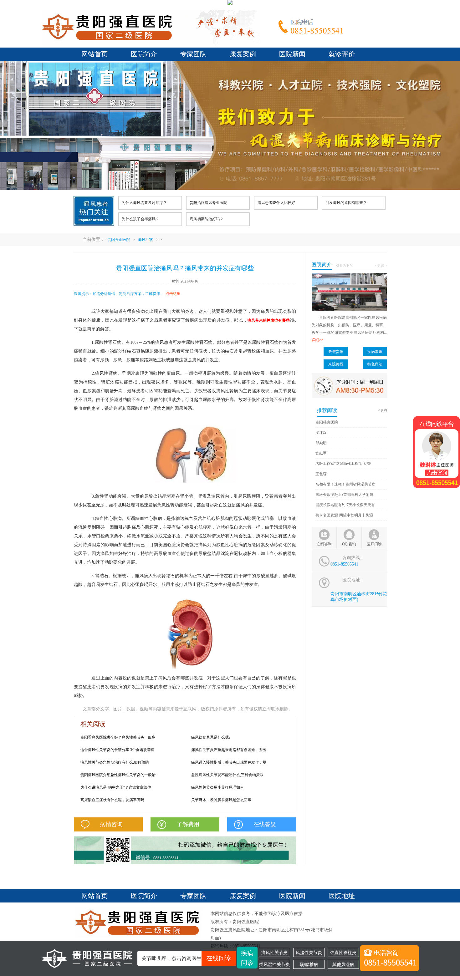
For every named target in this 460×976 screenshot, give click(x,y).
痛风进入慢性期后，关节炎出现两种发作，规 (228, 762)
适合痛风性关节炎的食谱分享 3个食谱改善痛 (117, 750)
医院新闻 (292, 54)
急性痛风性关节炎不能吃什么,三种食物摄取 (227, 775)
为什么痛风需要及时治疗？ (144, 203)
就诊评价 (342, 54)
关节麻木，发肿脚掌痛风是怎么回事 (221, 800)
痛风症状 (145, 239)
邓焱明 (321, 443)
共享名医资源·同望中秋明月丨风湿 (344, 515)
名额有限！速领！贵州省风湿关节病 (345, 484)
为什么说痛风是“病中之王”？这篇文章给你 (115, 787)
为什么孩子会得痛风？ (140, 219)
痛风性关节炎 (274, 952)
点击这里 (173, 294)
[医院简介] (349, 276)
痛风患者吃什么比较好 (276, 203)
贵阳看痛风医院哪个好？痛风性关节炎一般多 (118, 737)
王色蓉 (321, 474)
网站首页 (94, 54)
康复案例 (243, 54)
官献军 (321, 453)
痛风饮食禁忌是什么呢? (210, 737)
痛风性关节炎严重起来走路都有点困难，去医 (228, 750)
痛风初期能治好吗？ (206, 219)
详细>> (318, 340)
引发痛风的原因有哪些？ (346, 203)
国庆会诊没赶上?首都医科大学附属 (344, 494)
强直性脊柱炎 (343, 952)
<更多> (381, 265)
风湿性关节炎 (309, 952)
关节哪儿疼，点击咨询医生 (186, 958)
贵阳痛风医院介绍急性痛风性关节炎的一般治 (118, 775)
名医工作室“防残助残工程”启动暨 (343, 463)
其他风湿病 (343, 964)
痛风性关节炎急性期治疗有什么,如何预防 (114, 762)
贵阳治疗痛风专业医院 (208, 203)
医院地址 (342, 896)
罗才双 (321, 432)
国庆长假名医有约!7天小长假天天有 (345, 505)
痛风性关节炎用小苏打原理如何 (217, 787)
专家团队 (193, 54)
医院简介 (144, 54)
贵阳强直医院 (118, 239)
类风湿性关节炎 (274, 964)
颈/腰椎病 (308, 964)
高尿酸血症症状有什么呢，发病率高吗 (112, 800)
